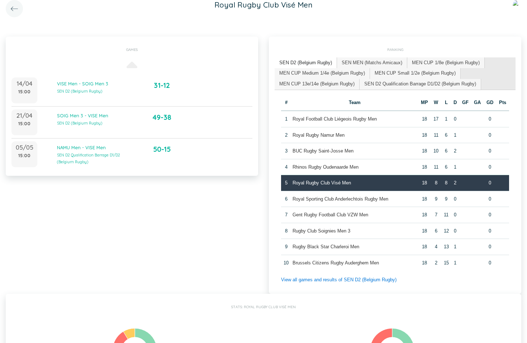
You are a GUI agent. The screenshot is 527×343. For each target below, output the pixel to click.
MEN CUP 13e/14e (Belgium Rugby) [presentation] (317, 83)
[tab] (306, 63)
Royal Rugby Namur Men (319, 135)
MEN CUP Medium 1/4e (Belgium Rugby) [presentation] (322, 73)
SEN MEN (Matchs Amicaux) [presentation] (372, 62)
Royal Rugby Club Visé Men (322, 182)
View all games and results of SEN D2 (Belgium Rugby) (339, 279)
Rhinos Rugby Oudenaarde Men (326, 167)
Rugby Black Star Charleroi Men (326, 246)
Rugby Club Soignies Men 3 (321, 231)
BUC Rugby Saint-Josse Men (323, 151)
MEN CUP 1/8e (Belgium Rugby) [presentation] (446, 62)
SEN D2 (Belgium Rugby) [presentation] (305, 62)
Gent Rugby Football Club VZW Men (330, 214)
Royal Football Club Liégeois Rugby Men (335, 119)
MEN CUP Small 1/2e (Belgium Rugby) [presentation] (415, 73)
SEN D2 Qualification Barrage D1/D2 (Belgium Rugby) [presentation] (420, 83)
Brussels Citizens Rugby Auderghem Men (336, 263)
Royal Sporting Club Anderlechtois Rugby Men (340, 199)
